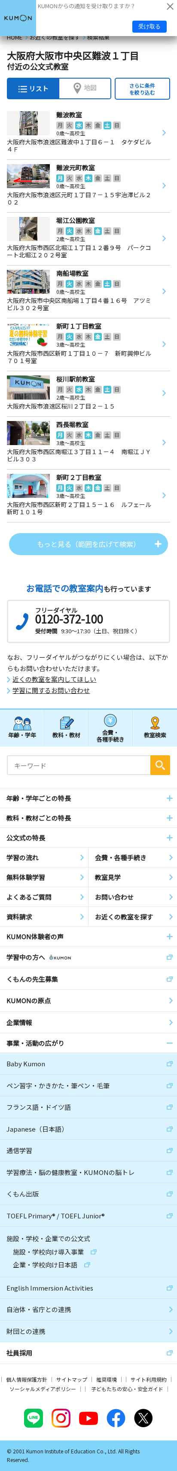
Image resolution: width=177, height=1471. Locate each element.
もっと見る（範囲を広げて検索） (88, 544)
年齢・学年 (22, 735)
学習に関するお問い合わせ (51, 690)
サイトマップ (71, 1379)
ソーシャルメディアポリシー (42, 1388)
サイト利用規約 (149, 1379)
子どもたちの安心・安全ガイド (127, 1388)
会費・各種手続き (111, 735)
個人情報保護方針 (26, 1379)
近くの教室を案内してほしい (54, 679)
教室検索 (155, 735)
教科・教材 (66, 735)
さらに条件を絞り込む (142, 89)
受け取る (149, 26)
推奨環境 (106, 1379)
